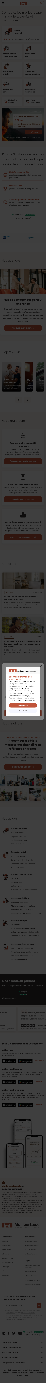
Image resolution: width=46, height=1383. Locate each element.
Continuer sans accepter (21, 674)
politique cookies (29, 700)
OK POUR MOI (23, 705)
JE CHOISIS (23, 711)
